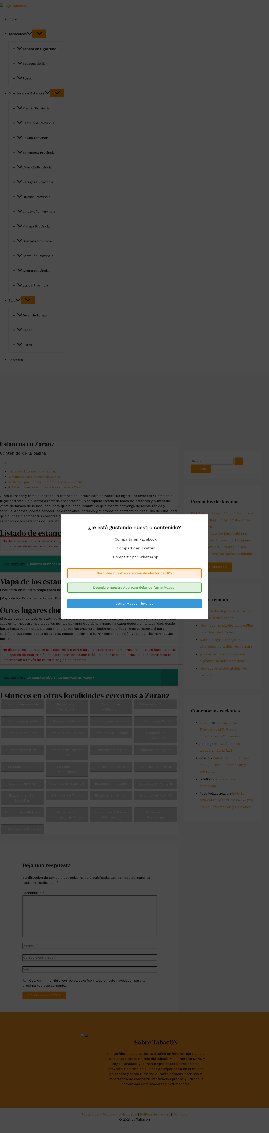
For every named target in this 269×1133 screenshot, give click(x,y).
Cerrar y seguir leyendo (135, 603)
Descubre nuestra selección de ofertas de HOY (134, 573)
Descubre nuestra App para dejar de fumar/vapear (134, 587)
